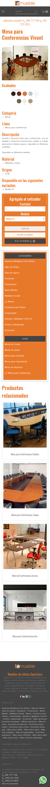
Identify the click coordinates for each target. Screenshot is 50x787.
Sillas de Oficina (37, 708)
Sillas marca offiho (14, 729)
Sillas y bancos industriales (31, 738)
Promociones (33, 711)
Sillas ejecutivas (40, 719)
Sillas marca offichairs (22, 735)
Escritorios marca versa (19, 727)
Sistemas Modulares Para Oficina (15, 708)
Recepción (21, 711)
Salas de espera (8, 711)
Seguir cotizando (25, 235)
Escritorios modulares (11, 721)
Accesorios (27, 719)
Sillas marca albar (39, 735)
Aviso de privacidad (10, 783)
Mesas (28, 713)
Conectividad (15, 716)
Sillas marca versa (31, 729)
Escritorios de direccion (17, 724)
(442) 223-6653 (11, 780)
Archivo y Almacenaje (12, 719)
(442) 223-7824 (11, 778)
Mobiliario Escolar (17, 713)
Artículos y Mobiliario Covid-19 (34, 716)
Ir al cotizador (24, 241)
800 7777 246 (32, 20)
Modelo (25, 213)
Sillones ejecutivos (29, 721)
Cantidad (25, 204)
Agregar (25, 229)
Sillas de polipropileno (25, 732)
